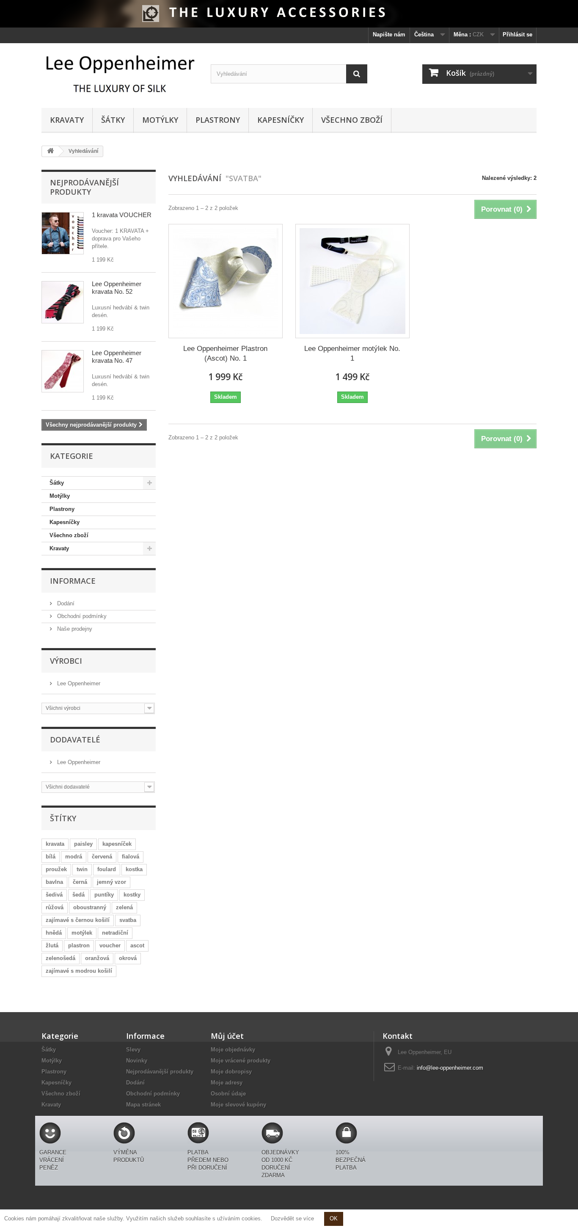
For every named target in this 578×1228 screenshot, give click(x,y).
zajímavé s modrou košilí (79, 971)
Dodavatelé (75, 739)
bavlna (54, 882)
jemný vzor (111, 882)
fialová (130, 856)
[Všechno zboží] (289, 14)
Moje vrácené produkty (240, 1060)
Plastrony (217, 120)
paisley (83, 844)
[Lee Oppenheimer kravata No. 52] (62, 302)
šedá (78, 894)
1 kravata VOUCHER (121, 214)
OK (334, 1218)
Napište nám (389, 34)
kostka (134, 869)
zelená (124, 907)
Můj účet (227, 1036)
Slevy (133, 1049)
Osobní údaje (228, 1093)
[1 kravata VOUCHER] (62, 233)
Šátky (113, 120)
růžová (54, 907)
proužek (56, 869)
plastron (79, 945)
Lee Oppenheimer (77, 683)
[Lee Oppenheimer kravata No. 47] (62, 371)
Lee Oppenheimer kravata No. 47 (116, 356)
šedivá (54, 894)
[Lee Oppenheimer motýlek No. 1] (352, 281)
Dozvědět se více (292, 1218)
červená (102, 856)
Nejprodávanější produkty (84, 187)
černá (80, 882)
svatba (127, 920)
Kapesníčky (280, 120)
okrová (128, 958)
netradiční (115, 933)
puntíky (104, 894)
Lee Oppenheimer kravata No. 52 (116, 287)
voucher (110, 945)
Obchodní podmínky (81, 616)
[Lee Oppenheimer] (119, 73)
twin (82, 869)
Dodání (64, 603)
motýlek (82, 933)
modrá (73, 856)
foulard (106, 869)
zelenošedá (60, 958)
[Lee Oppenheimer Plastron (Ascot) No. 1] (225, 281)
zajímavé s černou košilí (78, 920)
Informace (73, 581)
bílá (50, 856)
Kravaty (67, 120)
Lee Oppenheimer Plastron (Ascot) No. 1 (225, 353)
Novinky (136, 1060)
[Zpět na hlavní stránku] (50, 151)
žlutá (52, 945)
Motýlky (160, 120)
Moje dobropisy (231, 1071)
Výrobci (66, 661)
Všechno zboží (352, 120)
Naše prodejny (73, 629)
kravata (55, 844)
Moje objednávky (233, 1049)
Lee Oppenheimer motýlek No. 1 (352, 353)
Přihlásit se (517, 34)
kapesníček (117, 844)
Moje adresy (226, 1082)
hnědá (54, 933)
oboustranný (89, 907)
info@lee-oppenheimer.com (450, 1068)
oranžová (97, 958)
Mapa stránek (143, 1104)
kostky (132, 894)
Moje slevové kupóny (238, 1104)
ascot (137, 945)
